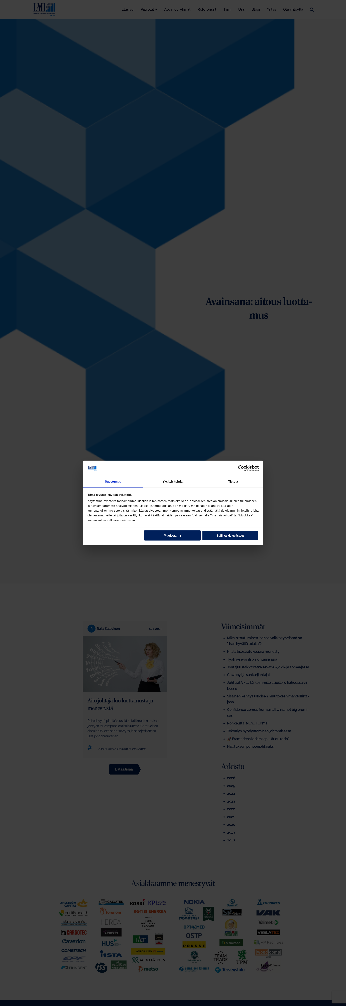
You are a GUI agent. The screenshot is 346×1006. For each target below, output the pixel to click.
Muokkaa (170, 535)
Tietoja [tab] (233, 481)
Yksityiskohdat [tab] (173, 481)
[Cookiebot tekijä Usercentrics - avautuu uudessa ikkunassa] (241, 468)
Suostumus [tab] (113, 481)
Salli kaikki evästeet (230, 535)
